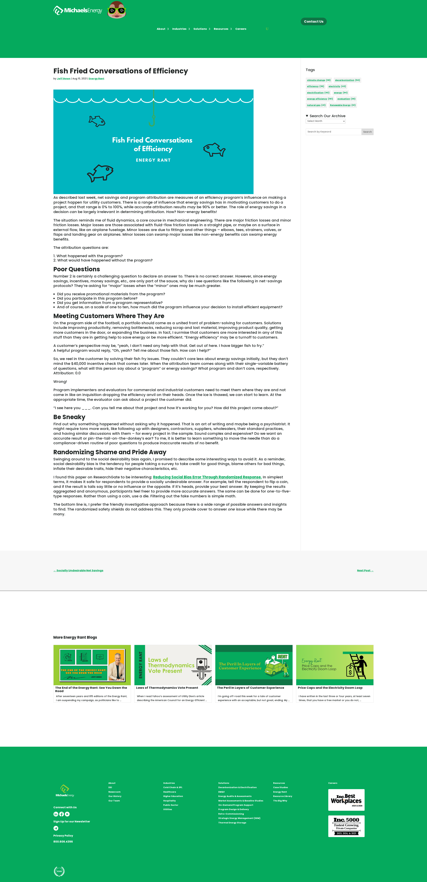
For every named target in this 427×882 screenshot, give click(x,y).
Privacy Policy (63, 836)
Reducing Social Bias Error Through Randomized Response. (207, 477)
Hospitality (169, 800)
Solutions (200, 29)
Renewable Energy (343, 105)
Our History (114, 796)
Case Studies (280, 787)
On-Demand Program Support (235, 805)
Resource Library (282, 796)
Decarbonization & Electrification (237, 787)
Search (367, 131)
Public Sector (170, 805)
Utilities (167, 809)
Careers (240, 29)
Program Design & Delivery (233, 809)
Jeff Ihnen (63, 78)
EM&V (221, 791)
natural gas (316, 105)
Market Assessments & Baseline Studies (240, 800)
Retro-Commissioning (231, 813)
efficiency (315, 86)
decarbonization (347, 80)
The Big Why (280, 800)
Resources (221, 29)
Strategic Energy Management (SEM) (239, 818)
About (161, 29)
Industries (179, 29)
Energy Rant (96, 78)
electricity (337, 86)
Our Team (114, 800)
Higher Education (173, 796)
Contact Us (313, 21)
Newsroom (114, 791)
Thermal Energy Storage (232, 822)
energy (341, 92)
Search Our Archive (327, 116)
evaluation (346, 98)
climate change (319, 80)
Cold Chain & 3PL (172, 787)
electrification (318, 92)
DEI (110, 787)
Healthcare (169, 791)
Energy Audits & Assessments (235, 796)
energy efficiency (320, 98)
